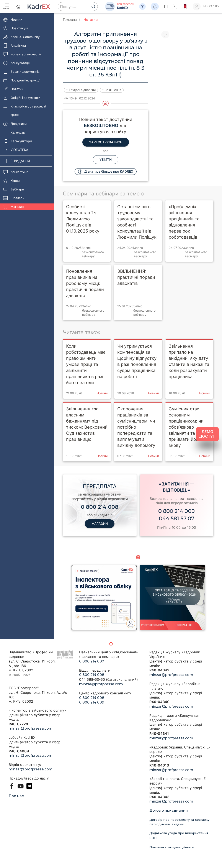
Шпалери (17, 198)
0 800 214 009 (176, 511)
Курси (15, 180)
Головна (70, 19)
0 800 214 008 (91, 675)
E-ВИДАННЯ (20, 161)
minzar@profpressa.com (30, 728)
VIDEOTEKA (19, 150)
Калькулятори (21, 141)
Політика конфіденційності (171, 847)
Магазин (17, 206)
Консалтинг (19, 172)
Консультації (20, 63)
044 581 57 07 (176, 518)
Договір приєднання (168, 810)
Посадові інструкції (25, 80)
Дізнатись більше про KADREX (108, 171)
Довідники (19, 124)
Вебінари (17, 189)
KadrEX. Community (25, 37)
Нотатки (17, 89)
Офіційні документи (25, 97)
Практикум (19, 28)
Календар (18, 132)
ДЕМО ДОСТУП (207, 434)
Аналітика (18, 45)
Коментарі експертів (26, 54)
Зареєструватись (105, 142)
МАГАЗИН (99, 524)
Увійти (106, 159)
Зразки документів (25, 71)
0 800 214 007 (91, 661)
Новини (16, 19)
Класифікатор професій (28, 106)
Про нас (16, 796)
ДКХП (15, 115)
